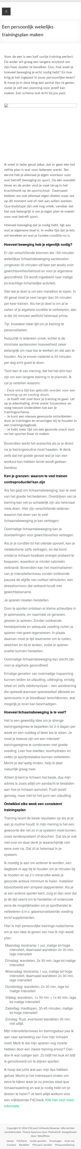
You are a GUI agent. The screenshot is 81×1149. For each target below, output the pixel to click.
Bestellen (24, 1145)
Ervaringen (55, 1141)
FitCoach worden (42, 1145)
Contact (11, 1145)
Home (10, 1141)
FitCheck (22, 1141)
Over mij (69, 1141)
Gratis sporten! (38, 1141)
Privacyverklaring (64, 1145)
